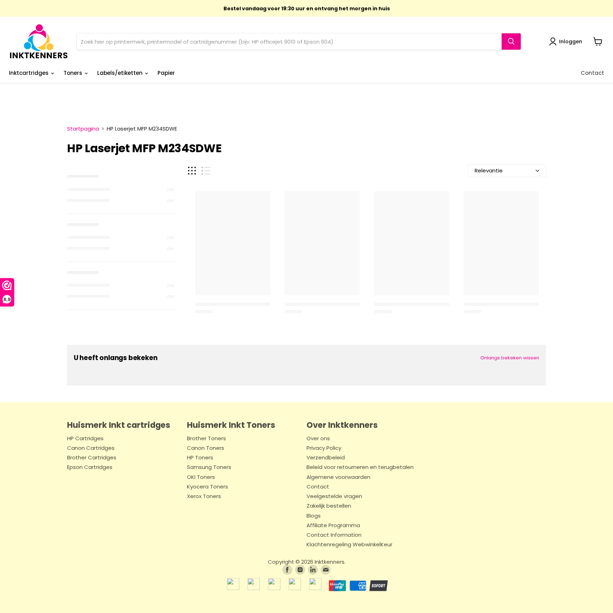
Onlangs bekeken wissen (509, 357)
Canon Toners (205, 448)
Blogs (313, 516)
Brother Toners (206, 438)
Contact (592, 73)
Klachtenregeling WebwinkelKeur (349, 544)
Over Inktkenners (342, 425)
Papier (166, 73)
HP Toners (200, 457)
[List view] (205, 171)
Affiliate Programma (333, 525)
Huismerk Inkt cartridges (118, 425)
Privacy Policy (323, 448)
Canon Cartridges (91, 448)
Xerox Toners (204, 496)
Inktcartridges (29, 73)
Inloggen (570, 41)
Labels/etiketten (120, 73)
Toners (73, 73)
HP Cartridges (85, 438)
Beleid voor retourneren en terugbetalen (360, 467)
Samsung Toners (209, 467)
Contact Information (333, 535)
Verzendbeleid (325, 457)
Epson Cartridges (89, 467)
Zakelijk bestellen (328, 506)
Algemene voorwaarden (338, 477)
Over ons (318, 438)
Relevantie (489, 170)
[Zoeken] (511, 41)
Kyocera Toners (207, 487)
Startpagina (83, 129)
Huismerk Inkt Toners (231, 425)
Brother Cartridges (91, 457)
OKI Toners (201, 477)
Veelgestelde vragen (334, 496)
